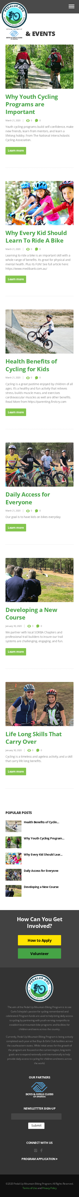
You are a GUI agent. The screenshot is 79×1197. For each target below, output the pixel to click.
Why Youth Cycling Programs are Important (31, 104)
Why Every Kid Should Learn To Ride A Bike (36, 236)
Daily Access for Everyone (27, 498)
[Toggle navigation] (71, 7)
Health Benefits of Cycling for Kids (31, 365)
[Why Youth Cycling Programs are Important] (14, 842)
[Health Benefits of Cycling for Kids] (14, 826)
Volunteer (39, 953)
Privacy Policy (49, 1188)
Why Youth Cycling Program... (44, 838)
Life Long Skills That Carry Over (33, 737)
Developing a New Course (31, 613)
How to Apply (39, 940)
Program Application (38, 1159)
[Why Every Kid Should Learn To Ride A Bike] (14, 858)
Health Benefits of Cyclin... (41, 822)
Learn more (16, 150)
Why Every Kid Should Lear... (43, 854)
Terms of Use (30, 1188)
